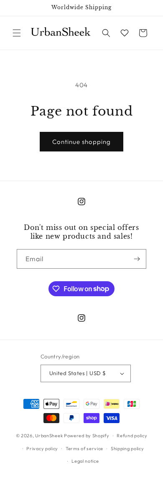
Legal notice (85, 461)
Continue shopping (81, 142)
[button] (17, 33)
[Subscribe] (136, 259)
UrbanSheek (49, 436)
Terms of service (84, 448)
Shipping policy (127, 448)
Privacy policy (42, 448)
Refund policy (132, 436)
